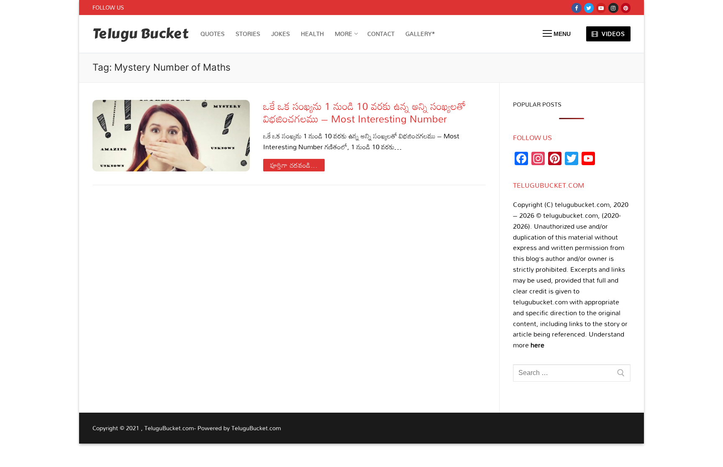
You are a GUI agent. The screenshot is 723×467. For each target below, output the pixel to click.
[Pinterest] (626, 8)
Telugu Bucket (140, 34)
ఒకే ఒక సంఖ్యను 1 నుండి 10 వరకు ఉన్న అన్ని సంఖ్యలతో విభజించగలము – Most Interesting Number (364, 112)
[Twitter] (589, 8)
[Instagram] (613, 8)
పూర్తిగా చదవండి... (294, 165)
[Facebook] (576, 8)
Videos (612, 33)
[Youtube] (601, 8)
